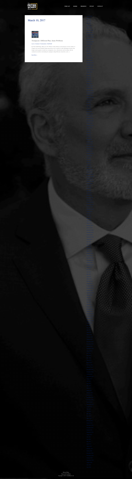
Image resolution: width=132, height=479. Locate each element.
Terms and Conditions (66, 474)
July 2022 (89, 130)
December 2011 (90, 425)
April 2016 (89, 304)
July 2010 (89, 464)
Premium (83, 6)
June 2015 (89, 327)
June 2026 (89, 21)
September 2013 (90, 376)
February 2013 (90, 392)
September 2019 (90, 209)
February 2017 (90, 281)
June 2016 (89, 299)
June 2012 (89, 411)
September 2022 (90, 125)
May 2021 (89, 162)
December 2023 (90, 90)
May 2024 (89, 79)
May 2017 (89, 274)
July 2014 (89, 353)
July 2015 (89, 325)
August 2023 (89, 100)
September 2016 (90, 292)
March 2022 (89, 139)
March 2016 (89, 306)
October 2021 (90, 151)
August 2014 (89, 351)
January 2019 (89, 227)
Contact (100, 6)
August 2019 (89, 211)
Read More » (34, 55)
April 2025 (89, 53)
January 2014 (89, 367)
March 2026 (89, 28)
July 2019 (89, 213)
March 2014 (89, 362)
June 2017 (89, 272)
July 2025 (89, 46)
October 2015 (90, 318)
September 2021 (90, 153)
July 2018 (89, 241)
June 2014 (89, 355)
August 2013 (89, 378)
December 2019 (90, 202)
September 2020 (90, 181)
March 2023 (89, 111)
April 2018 (89, 248)
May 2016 (89, 302)
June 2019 (89, 216)
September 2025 (90, 41)
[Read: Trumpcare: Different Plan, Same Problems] (35, 34)
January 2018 (89, 255)
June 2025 (89, 48)
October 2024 (90, 67)
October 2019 (90, 206)
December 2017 (90, 258)
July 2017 (89, 269)
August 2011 (89, 434)
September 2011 (90, 432)
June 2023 (89, 104)
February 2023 (90, 114)
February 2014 (90, 365)
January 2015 (89, 339)
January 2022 (89, 144)
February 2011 (90, 448)
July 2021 (89, 158)
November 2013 (90, 371)
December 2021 (90, 146)
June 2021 (89, 160)
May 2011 (89, 441)
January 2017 (89, 283)
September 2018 (90, 237)
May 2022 (89, 134)
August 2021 (89, 155)
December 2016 (90, 285)
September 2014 (90, 348)
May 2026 (89, 23)
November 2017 (90, 260)
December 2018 (90, 230)
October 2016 (90, 290)
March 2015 (89, 334)
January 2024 (89, 88)
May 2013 (89, 385)
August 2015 (89, 323)
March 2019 (89, 223)
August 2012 (89, 406)
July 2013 (89, 381)
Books (75, 6)
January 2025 (89, 60)
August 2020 (89, 183)
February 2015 (90, 337)
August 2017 (89, 267)
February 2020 (90, 197)
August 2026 (89, 16)
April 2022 (89, 137)
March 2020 (89, 195)
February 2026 (90, 30)
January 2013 (89, 395)
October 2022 (90, 123)
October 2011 (90, 430)
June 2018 (89, 244)
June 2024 (89, 76)
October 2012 (90, 402)
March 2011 (89, 446)
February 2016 (90, 309)
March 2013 (89, 390)
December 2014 (90, 341)
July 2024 (89, 74)
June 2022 (89, 132)
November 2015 (90, 316)
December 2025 (90, 34)
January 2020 (89, 199)
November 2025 (90, 37)
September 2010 (90, 460)
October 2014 (90, 346)
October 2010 (90, 457)
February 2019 (90, 225)
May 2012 (89, 413)
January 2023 (89, 116)
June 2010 (89, 467)
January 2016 (89, 311)
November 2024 (90, 65)
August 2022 (89, 127)
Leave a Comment (35, 43)
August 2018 (89, 239)
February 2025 (90, 58)
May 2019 (89, 218)
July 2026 (89, 18)
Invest (92, 6)
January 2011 (89, 450)
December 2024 (90, 62)
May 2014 (89, 357)
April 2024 (89, 81)
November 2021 (90, 148)
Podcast (67, 6)
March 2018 (89, 251)
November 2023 (90, 93)
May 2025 (89, 51)
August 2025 (89, 44)
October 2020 (90, 179)
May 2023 (89, 106)
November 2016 (90, 288)
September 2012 (90, 404)
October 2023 (90, 95)
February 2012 (90, 420)
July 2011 (89, 437)
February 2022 (90, 141)
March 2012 (89, 418)
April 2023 (89, 109)
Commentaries (43, 43)
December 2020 (90, 174)
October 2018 (90, 234)
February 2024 (90, 86)
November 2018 (90, 232)
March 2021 (89, 167)
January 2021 (89, 172)
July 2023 (89, 102)
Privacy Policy (66, 472)
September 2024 (90, 69)
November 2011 (90, 427)
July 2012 (89, 409)
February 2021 (90, 169)
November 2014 (90, 344)
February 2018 (90, 253)
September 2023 (90, 97)
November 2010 (90, 455)
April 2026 (89, 25)
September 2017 (90, 265)
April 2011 (89, 444)
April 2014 (89, 360)
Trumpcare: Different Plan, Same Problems (47, 40)
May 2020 (89, 190)
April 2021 (89, 165)
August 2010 (89, 462)
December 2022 (90, 118)
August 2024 (89, 72)
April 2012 (89, 416)
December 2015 (90, 313)
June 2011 (89, 439)
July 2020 (89, 186)
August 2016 (89, 295)
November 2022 (90, 120)
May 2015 (89, 330)
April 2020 (89, 193)
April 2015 (89, 332)
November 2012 (90, 399)
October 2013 (90, 374)
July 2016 (89, 297)
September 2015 (90, 320)
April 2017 (89, 276)
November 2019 (90, 204)
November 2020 (90, 176)
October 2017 (90, 262)
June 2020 (89, 188)
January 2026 (89, 32)
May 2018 (89, 246)
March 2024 (89, 83)
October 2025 (90, 39)
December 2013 (90, 369)
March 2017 (89, 279)
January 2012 (89, 423)
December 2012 (90, 397)
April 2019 (89, 220)
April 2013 (89, 388)
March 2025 (89, 55)
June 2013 (89, 383)
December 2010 (90, 453)
